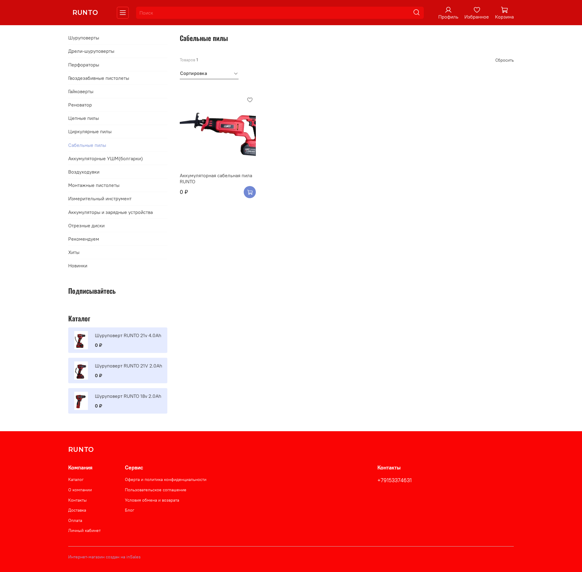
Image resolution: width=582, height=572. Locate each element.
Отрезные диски (86, 225)
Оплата (75, 520)
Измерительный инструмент (100, 198)
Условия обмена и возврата (152, 500)
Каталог (76, 479)
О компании (80, 489)
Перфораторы (83, 65)
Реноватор (80, 105)
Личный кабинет (84, 530)
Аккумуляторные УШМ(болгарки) (105, 158)
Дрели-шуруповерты (91, 51)
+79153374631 (394, 480)
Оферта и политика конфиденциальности (165, 479)
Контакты (77, 500)
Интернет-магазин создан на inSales (104, 557)
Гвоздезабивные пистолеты (98, 78)
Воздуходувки (83, 172)
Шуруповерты (83, 38)
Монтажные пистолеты (93, 185)
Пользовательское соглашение (155, 489)
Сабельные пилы (87, 145)
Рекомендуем (83, 239)
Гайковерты (80, 91)
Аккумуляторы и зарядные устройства (110, 212)
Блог (129, 510)
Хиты (73, 252)
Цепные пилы (83, 118)
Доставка (77, 510)
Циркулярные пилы (90, 131)
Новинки (77, 265)
